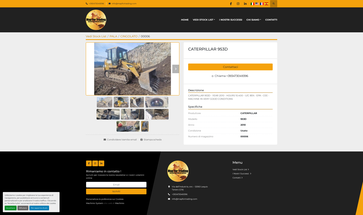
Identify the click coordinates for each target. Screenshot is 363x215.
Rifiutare (23, 208)
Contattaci (230, 67)
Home (185, 19)
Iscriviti (116, 191)
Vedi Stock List (203, 19)
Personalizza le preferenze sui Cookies (105, 199)
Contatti (271, 19)
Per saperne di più (39, 208)
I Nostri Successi (230, 19)
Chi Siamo (252, 19)
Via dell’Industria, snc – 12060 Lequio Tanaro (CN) (190, 188)
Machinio (119, 203)
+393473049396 (96, 3)
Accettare (10, 208)
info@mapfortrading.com (124, 3)
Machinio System (94, 203)
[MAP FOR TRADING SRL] (178, 171)
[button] (204, 20)
